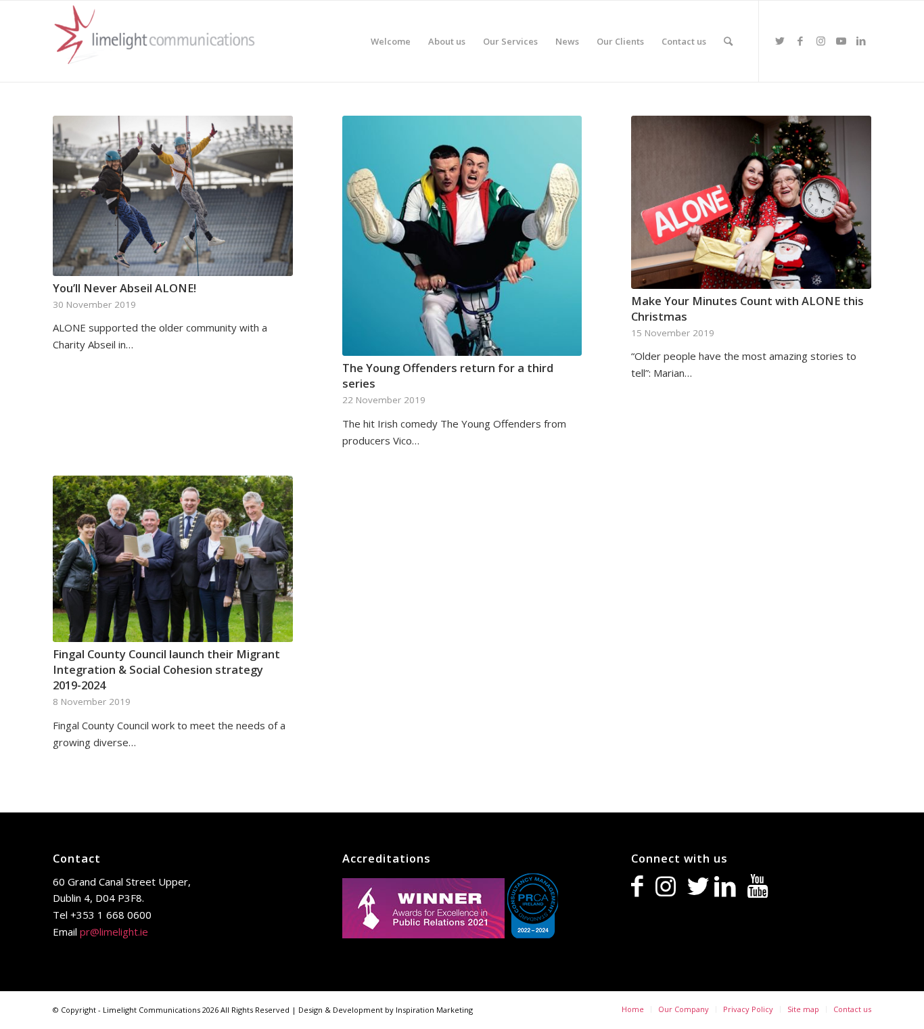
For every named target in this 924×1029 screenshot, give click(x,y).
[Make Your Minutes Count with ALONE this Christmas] (751, 202)
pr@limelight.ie (114, 931)
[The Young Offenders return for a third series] (462, 236)
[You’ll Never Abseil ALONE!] (173, 196)
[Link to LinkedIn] (861, 40)
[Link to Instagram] (820, 40)
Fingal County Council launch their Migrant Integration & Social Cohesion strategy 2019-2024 (166, 669)
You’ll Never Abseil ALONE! (124, 288)
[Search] (728, 41)
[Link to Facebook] (800, 40)
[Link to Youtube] (841, 40)
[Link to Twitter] (780, 40)
